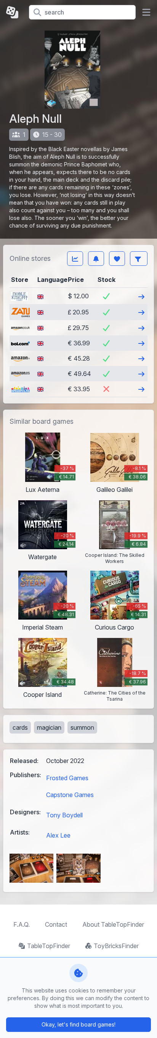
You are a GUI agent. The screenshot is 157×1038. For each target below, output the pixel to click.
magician (49, 727)
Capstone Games (70, 795)
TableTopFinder (48, 946)
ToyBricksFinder (116, 946)
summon (82, 727)
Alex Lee (58, 835)
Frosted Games (67, 778)
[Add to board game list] (117, 258)
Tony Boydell (64, 815)
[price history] (75, 258)
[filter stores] (138, 258)
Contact (56, 924)
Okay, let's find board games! (78, 1024)
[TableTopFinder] (14, 12)
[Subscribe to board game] (96, 258)
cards (20, 727)
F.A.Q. (21, 924)
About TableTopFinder (113, 924)
